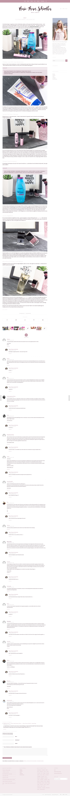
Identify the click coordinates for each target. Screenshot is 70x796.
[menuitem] (25, 1)
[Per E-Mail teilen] (42, 320)
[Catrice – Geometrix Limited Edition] (27, 328)
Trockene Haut (39, 787)
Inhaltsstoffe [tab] (5, 68)
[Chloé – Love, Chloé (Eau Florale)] (11, 328)
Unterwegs (43, 787)
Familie (44, 774)
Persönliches (55, 79)
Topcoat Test (39, 217)
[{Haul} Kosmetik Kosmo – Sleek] (44, 328)
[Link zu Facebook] (62, 8)
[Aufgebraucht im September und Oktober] (22, 328)
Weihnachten (48, 787)
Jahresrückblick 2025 (5, 775)
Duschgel (47, 773)
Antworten (8, 346)
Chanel (47, 771)
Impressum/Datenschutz (58, 773)
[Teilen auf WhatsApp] (25, 320)
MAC (48, 779)
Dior (41, 773)
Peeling (49, 782)
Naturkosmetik (39, 782)
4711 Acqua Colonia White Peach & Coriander (9, 779)
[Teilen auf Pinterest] (33, 320)
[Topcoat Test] (16, 328)
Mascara (38, 781)
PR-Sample (41, 784)
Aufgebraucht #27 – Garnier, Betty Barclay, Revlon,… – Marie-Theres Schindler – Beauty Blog (19, 723)
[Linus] (1, 398)
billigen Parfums (26, 297)
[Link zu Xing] (66, 8)
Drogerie (44, 773)
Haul (45, 776)
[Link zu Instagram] (60, 8)
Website (16, 743)
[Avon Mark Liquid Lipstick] (69, 398)
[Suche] (45, 1)
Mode (45, 781)
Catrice (45, 771)
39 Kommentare (28, 313)
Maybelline (42, 781)
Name (16, 736)
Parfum (46, 782)
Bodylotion (41, 771)
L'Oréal (38, 779)
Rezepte (48, 784)
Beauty (54, 74)
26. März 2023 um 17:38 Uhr (7, 724)
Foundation (47, 774)
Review (45, 784)
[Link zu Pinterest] (65, 8)
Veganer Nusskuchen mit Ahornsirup (7, 781)
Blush (38, 771)
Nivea (43, 782)
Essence (38, 774)
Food (53, 76)
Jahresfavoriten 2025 (5, 777)
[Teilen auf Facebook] (7, 320)
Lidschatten (41, 779)
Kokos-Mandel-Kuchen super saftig (7, 773)
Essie (41, 774)
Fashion (54, 75)
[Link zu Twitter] (63, 8)
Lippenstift (45, 779)
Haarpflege (38, 776)
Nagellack (48, 781)
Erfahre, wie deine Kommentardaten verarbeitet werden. (34, 760)
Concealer (38, 773)
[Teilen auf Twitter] (16, 320)
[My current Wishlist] (33, 328)
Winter (38, 789)
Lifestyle (54, 77)
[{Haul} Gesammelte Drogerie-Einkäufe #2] (39, 328)
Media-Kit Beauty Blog (57, 771)
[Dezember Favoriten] (5, 328)
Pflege (38, 784)
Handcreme (42, 776)
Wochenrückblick (42, 789)
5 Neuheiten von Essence (6, 771)
